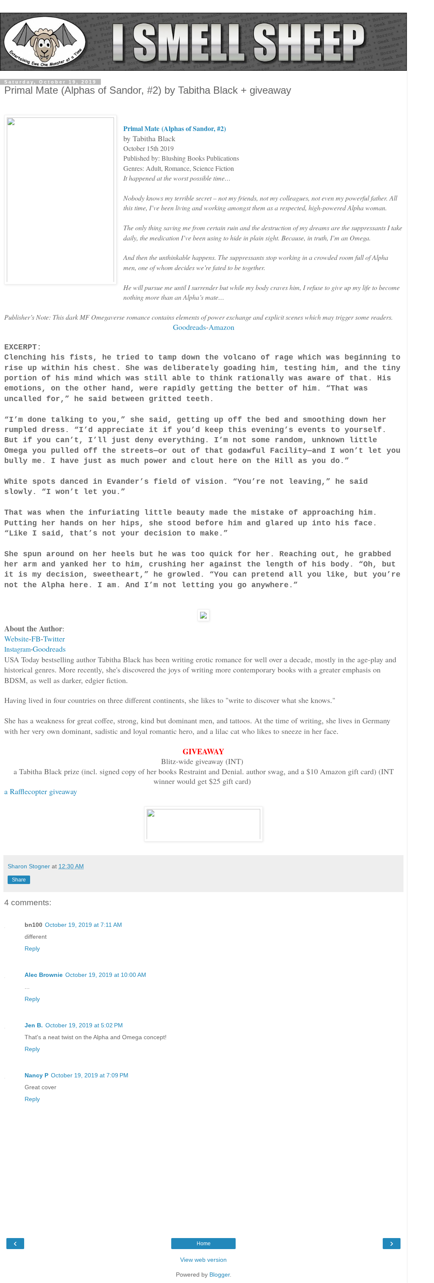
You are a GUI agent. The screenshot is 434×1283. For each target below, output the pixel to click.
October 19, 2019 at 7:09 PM (89, 1075)
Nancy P (36, 1075)
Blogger (219, 1274)
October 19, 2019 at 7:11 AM (83, 924)
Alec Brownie (44, 974)
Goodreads (189, 327)
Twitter (54, 638)
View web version (203, 1259)
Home (204, 1244)
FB (36, 638)
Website (16, 638)
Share (19, 880)
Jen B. (34, 1025)
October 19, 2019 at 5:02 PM (84, 1025)
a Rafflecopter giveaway (40, 791)
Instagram (17, 648)
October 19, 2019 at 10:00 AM (105, 974)
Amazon (221, 327)
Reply (32, 948)
